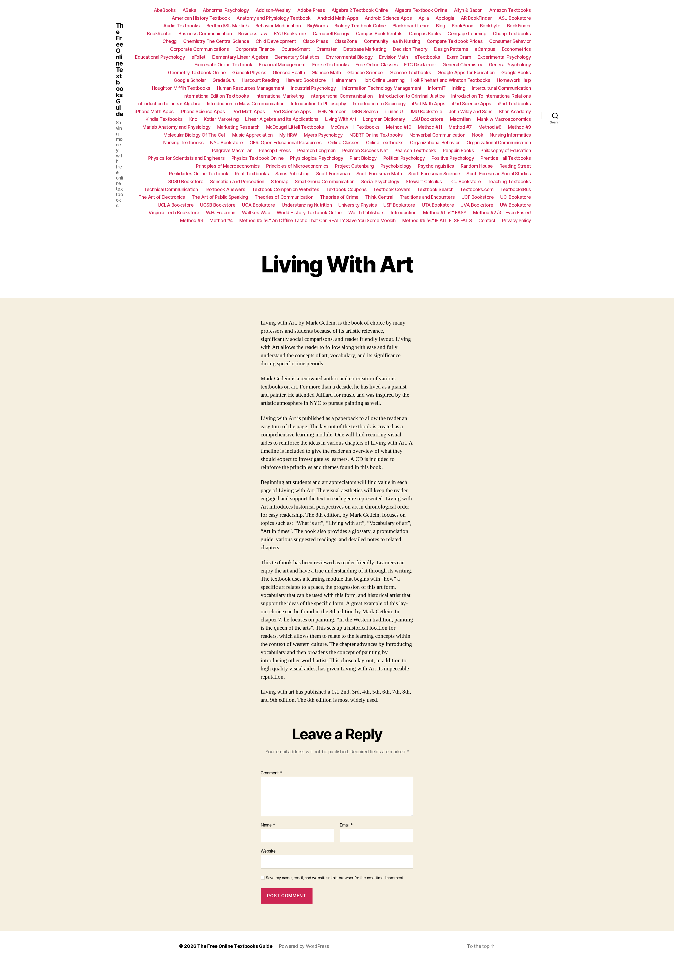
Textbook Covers (391, 189)
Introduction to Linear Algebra (168, 103)
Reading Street (515, 166)
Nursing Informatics (510, 135)
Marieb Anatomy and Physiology (176, 127)
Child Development (276, 41)
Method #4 (221, 220)
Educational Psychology (160, 57)
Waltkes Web (256, 212)
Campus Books (425, 33)
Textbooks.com (477, 189)
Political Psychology (404, 158)
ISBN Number (332, 111)
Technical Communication (171, 189)
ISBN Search (365, 111)
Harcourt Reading (260, 80)
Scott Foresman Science (434, 173)
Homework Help (514, 80)
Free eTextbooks (330, 64)
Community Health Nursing (392, 41)
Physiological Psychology (316, 158)
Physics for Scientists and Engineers (186, 158)
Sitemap (280, 181)
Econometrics (516, 49)
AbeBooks (165, 10)
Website (268, 851)
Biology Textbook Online (360, 25)
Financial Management (282, 64)
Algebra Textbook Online (421, 10)
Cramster (326, 49)
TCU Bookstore (464, 181)
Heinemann (344, 80)
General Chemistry (462, 64)
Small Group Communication (325, 181)
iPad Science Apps (471, 103)
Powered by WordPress (304, 946)
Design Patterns (451, 49)
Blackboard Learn (411, 25)
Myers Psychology (323, 135)
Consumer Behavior (510, 41)
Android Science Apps (388, 18)
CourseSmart (295, 49)
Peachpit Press (275, 150)
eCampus (485, 49)
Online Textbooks (384, 142)
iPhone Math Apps (154, 111)
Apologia (444, 18)
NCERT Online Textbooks (376, 135)
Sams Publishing (292, 173)
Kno (193, 119)
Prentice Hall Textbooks (505, 158)
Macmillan (460, 119)
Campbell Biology (331, 33)
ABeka (189, 10)
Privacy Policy (516, 220)
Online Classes (343, 142)
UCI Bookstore (515, 197)
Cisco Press (315, 41)
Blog (440, 25)
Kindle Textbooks (164, 119)
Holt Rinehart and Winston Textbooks (450, 80)
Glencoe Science (365, 72)
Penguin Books (458, 150)
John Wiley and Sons (471, 111)
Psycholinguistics (436, 166)
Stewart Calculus (424, 181)
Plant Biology (363, 158)
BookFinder (519, 25)
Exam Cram (459, 57)
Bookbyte (490, 25)
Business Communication (205, 33)
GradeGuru (224, 80)
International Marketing (279, 96)
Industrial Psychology (313, 88)
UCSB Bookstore (217, 205)
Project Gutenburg (354, 166)
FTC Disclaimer (420, 64)
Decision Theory (410, 49)
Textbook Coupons (346, 189)
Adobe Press (311, 10)
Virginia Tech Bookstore (173, 212)
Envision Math (393, 57)
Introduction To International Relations (491, 96)
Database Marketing (364, 49)
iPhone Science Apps (202, 111)
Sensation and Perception (237, 181)
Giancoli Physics (249, 72)
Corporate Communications (199, 49)
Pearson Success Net (365, 150)
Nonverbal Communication (437, 135)
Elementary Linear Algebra (240, 57)
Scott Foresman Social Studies (499, 173)
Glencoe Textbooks (410, 72)
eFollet (198, 57)
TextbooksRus (515, 189)
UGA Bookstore (258, 205)
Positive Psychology (453, 158)
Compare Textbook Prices (455, 41)
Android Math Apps (337, 18)
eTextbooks (427, 57)
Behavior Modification (278, 25)
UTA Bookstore (438, 205)
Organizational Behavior (435, 142)
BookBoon (462, 25)
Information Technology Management (382, 88)
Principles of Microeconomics (297, 166)
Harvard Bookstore (306, 80)
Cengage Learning (467, 33)
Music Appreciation (252, 135)
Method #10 (398, 127)
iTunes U (394, 111)
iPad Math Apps (428, 103)
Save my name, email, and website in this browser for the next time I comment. (335, 877)
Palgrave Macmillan (232, 150)
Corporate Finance (255, 49)
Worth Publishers (366, 212)
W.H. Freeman (220, 212)
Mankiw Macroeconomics (504, 119)
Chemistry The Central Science (216, 41)
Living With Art (340, 119)
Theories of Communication (284, 197)
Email (346, 825)
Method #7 (460, 127)
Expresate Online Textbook (223, 64)
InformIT (437, 88)
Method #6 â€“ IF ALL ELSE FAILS (437, 220)
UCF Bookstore (478, 197)
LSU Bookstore (427, 119)
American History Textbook (201, 18)
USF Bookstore (399, 205)
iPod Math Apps (248, 111)
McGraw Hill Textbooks (355, 127)
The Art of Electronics (161, 197)
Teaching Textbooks (509, 181)
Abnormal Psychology (226, 10)
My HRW (288, 135)
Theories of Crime (339, 197)
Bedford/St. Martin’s (227, 25)
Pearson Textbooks (415, 150)
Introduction (404, 212)
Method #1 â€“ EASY (445, 212)
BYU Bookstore (290, 33)
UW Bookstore (515, 205)
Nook (477, 135)
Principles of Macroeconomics (228, 166)
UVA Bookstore (476, 205)
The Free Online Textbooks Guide (119, 69)
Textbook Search (435, 189)
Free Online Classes (376, 64)
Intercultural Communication (501, 88)
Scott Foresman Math (379, 173)
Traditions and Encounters (427, 197)
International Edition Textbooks (216, 96)
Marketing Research (238, 127)
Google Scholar (190, 80)
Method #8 (490, 127)
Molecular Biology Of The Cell (194, 135)
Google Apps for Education (466, 72)
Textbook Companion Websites (285, 189)
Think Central (379, 197)
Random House (477, 166)
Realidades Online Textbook (198, 173)
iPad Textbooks (514, 103)
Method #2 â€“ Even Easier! (502, 212)
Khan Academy (515, 111)
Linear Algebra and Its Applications (282, 119)
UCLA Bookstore (176, 205)
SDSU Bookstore (186, 181)
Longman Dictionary (384, 119)
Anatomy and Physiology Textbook (273, 18)
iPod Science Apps (291, 111)
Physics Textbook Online (257, 158)
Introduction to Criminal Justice (412, 96)
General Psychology (510, 64)
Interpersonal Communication (341, 96)
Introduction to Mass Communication (246, 103)
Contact (486, 220)
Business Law (252, 33)
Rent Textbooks (252, 173)
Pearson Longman (316, 150)
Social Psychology (380, 181)
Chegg (169, 41)
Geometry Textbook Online (197, 72)
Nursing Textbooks (183, 142)
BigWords (317, 25)
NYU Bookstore (226, 142)
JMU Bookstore (425, 111)
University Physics (357, 205)
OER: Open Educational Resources (286, 142)
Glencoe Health (289, 72)
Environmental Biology (349, 57)
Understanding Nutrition (307, 205)
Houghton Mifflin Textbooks (181, 88)
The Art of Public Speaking (220, 197)
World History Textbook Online (309, 212)
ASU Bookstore (514, 18)
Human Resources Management (251, 88)
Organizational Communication (499, 142)
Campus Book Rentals (379, 33)
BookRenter (159, 33)
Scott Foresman (333, 173)
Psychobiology (396, 166)
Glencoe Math (326, 72)
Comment (272, 773)
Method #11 (430, 127)
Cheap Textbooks (512, 33)
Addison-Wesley (273, 10)
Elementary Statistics (297, 57)
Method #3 (191, 220)
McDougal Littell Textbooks (295, 127)
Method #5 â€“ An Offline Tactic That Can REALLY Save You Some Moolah (317, 220)
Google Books (516, 72)
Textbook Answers (225, 189)
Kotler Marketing (221, 119)
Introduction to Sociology (379, 103)
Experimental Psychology (504, 57)
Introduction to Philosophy (318, 103)
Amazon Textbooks (510, 10)
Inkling (458, 88)
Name (268, 825)
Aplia (423, 18)
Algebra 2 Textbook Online (359, 10)
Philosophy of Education (505, 150)
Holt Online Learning (384, 80)
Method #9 (519, 127)
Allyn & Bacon (468, 10)
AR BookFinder (476, 18)
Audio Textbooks (181, 25)
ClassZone (346, 41)
